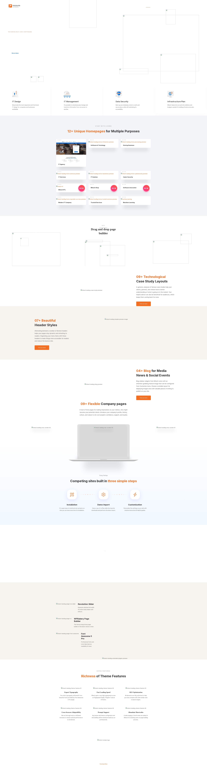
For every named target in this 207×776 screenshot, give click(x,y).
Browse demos (15, 53)
